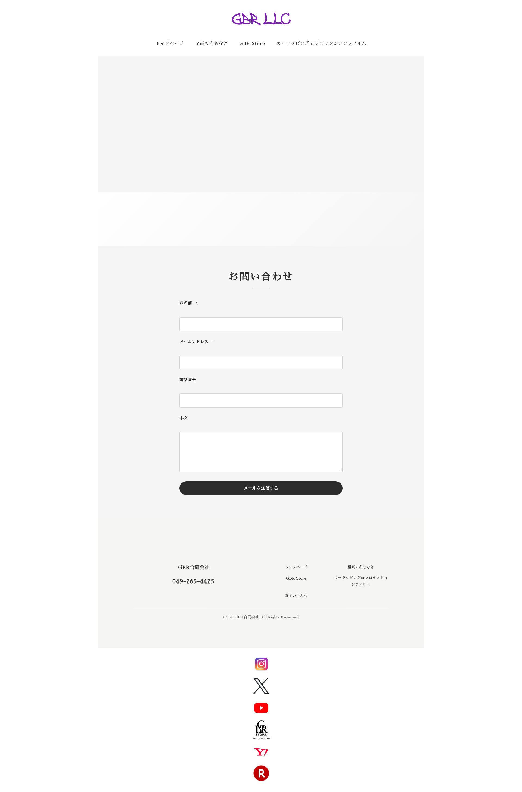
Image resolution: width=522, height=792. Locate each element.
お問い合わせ (296, 595)
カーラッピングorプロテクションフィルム (321, 43)
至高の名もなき (211, 43)
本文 (183, 418)
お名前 (188, 303)
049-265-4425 (193, 581)
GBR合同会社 (193, 567)
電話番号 (187, 380)
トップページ (170, 43)
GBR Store (252, 43)
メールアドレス (196, 341)
